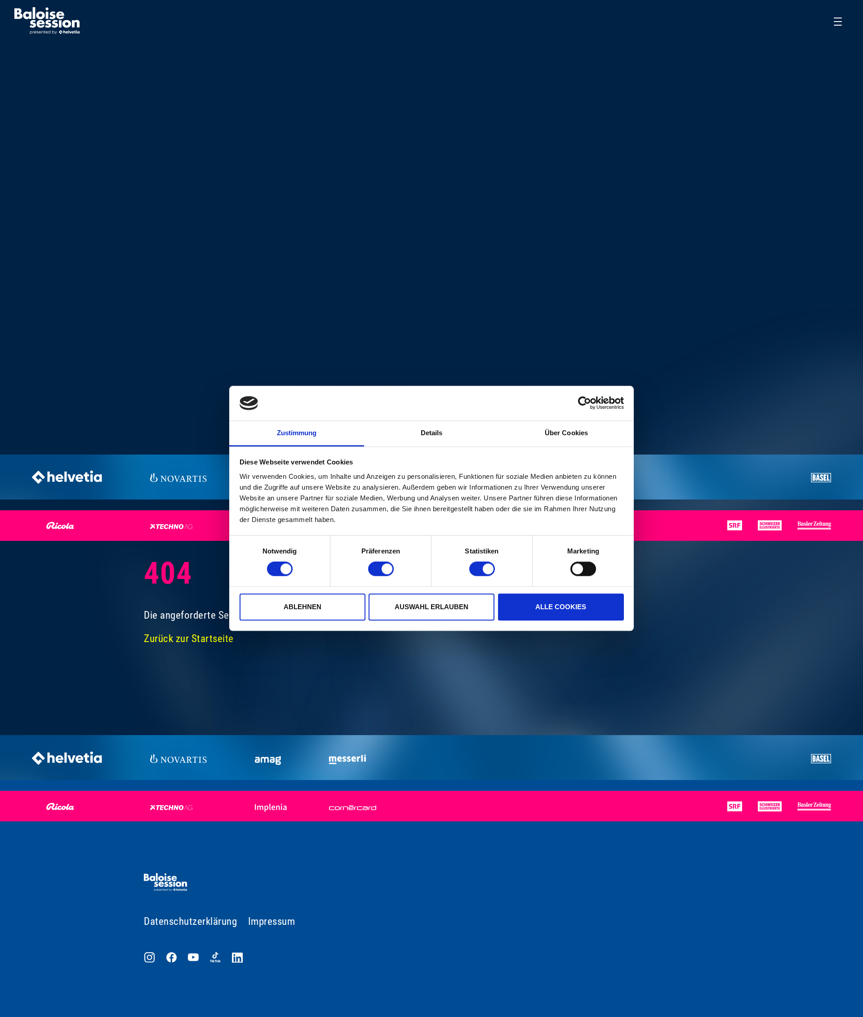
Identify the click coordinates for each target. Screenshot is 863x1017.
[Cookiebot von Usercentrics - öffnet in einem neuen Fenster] (584, 403)
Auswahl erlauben (431, 607)
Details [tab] (432, 433)
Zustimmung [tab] (297, 433)
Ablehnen (302, 607)
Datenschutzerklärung (190, 921)
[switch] (381, 569)
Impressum (271, 921)
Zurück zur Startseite (189, 639)
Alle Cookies (560, 607)
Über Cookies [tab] (566, 433)
